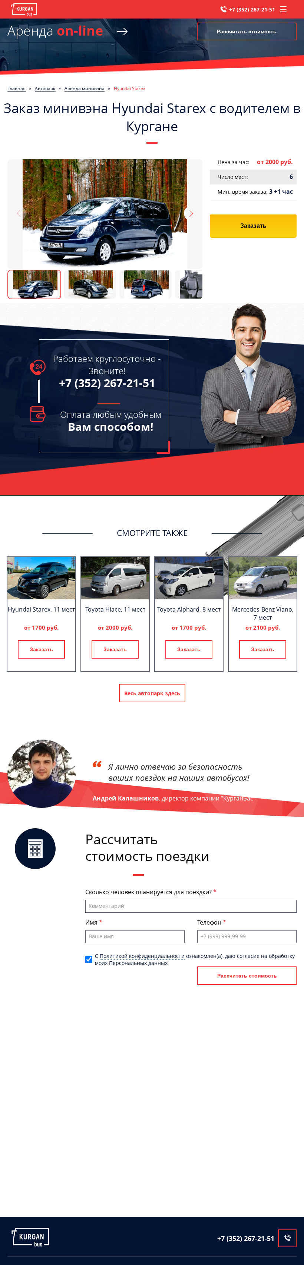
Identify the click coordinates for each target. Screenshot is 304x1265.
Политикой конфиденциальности (142, 955)
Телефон (210, 922)
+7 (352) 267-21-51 (252, 9)
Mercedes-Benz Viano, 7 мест (263, 613)
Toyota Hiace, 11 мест (115, 609)
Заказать (253, 226)
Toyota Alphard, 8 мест (189, 609)
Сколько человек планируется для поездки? (149, 892)
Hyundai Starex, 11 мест (41, 609)
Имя (92, 922)
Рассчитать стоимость (247, 31)
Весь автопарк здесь (152, 693)
